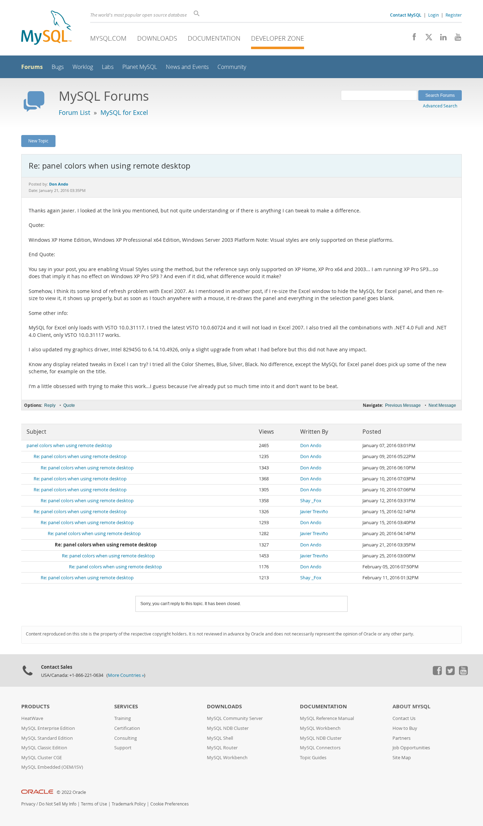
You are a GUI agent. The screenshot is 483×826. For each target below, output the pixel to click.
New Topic (38, 140)
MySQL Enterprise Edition (48, 728)
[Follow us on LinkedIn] (440, 39)
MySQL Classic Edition (44, 748)
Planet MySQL (139, 67)
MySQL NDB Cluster (228, 728)
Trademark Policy (129, 804)
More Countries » (126, 675)
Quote (69, 405)
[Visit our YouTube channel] (455, 39)
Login (433, 15)
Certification (127, 728)
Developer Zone (277, 38)
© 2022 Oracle (71, 792)
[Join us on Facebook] (411, 39)
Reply (50, 405)
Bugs (58, 67)
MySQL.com (108, 38)
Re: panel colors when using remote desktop (80, 456)
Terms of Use (94, 804)
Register (454, 15)
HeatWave (32, 718)
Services (126, 706)
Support (123, 748)
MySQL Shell (220, 738)
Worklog (82, 67)
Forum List (74, 112)
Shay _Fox (310, 501)
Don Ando (310, 446)
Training (122, 718)
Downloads (157, 38)
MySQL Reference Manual (327, 718)
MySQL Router (222, 748)
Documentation (214, 38)
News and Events (187, 67)
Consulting (125, 738)
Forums (32, 67)
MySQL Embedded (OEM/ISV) (52, 767)
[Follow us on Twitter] (450, 673)
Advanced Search (440, 106)
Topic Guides (313, 758)
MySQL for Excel (124, 112)
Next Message (442, 405)
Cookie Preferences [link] (169, 804)
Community (231, 67)
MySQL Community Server (235, 718)
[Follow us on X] (426, 39)
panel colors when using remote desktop (69, 446)
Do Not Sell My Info (57, 804)
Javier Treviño (314, 512)
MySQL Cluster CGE (41, 758)
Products (35, 706)
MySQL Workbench (227, 758)
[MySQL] (46, 28)
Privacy (28, 804)
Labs (108, 67)
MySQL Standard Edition (47, 738)
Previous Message (403, 405)
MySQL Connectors (320, 748)
